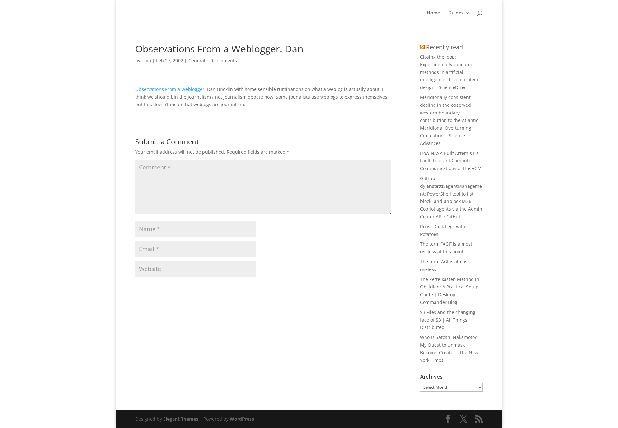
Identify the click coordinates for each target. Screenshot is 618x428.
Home (433, 13)
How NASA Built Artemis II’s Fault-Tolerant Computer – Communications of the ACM (451, 161)
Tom (146, 61)
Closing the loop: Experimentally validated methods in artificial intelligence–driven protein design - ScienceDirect (449, 72)
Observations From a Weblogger (169, 89)
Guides (456, 13)
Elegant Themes (180, 419)
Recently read (444, 47)
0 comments (224, 61)
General (196, 61)
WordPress (242, 419)
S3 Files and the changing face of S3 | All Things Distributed (447, 320)
